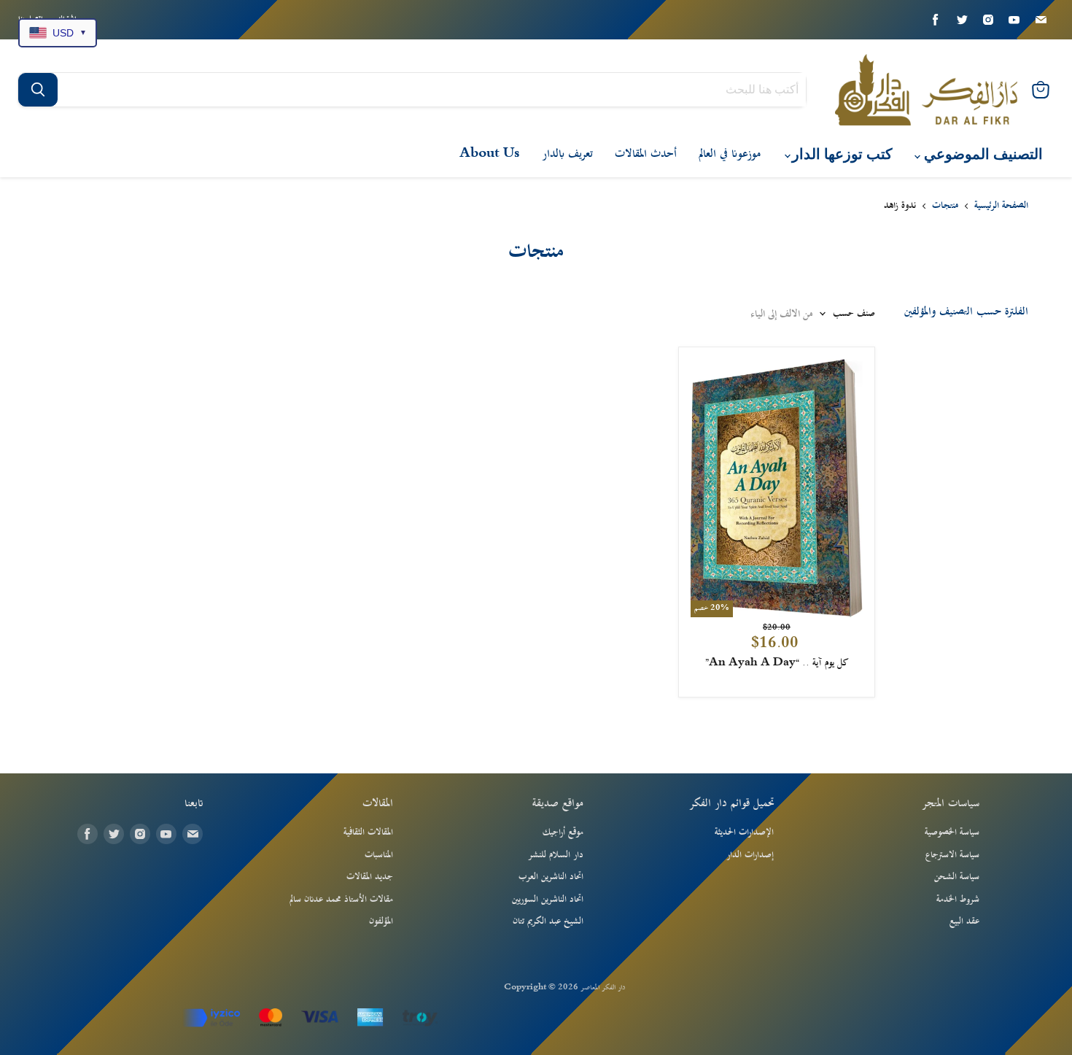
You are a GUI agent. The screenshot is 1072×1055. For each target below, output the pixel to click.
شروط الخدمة (957, 899)
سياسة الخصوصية (952, 832)
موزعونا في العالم (730, 154)
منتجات (945, 206)
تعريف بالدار (567, 154)
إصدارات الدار (750, 855)
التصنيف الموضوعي (981, 154)
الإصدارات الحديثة (744, 832)
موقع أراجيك (563, 832)
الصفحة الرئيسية (1001, 206)
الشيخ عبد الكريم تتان (548, 921)
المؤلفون (381, 921)
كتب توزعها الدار (840, 154)
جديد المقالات (369, 877)
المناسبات (379, 855)
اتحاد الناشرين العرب (550, 877)
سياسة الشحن (956, 877)
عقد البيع (964, 921)
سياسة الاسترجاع (952, 855)
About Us (489, 154)
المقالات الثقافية (368, 832)
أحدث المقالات (646, 154)
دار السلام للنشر (555, 855)
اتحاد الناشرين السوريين (547, 899)
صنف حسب (854, 313)
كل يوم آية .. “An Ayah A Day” (777, 663)
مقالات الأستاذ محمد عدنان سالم (341, 899)
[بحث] (38, 90)
